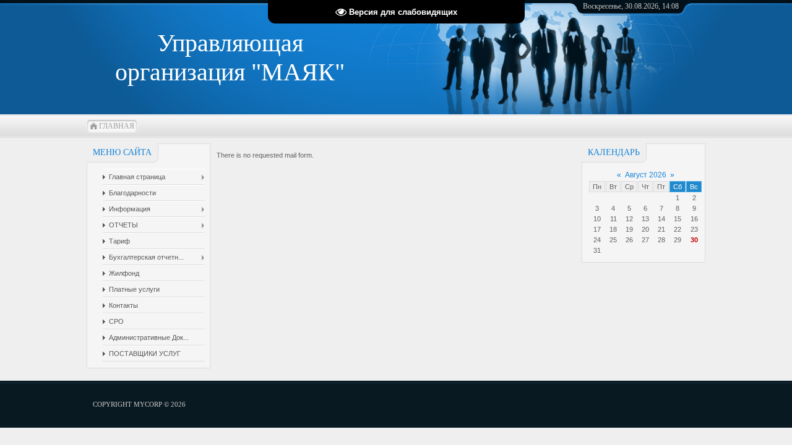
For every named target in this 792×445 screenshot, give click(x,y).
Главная (116, 126)
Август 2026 (645, 175)
